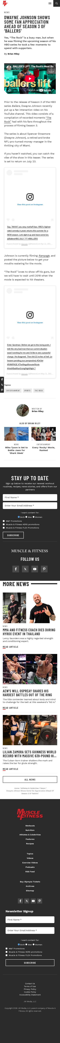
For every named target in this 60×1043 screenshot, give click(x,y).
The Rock (39, 390)
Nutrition (30, 830)
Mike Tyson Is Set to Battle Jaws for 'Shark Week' (16, 450)
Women (38, 517)
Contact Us (30, 984)
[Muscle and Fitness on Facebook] (15, 569)
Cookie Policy (30, 992)
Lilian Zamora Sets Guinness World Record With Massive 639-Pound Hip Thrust (29, 756)
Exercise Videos (30, 862)
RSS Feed (30, 871)
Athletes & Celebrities (30, 835)
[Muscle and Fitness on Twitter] (25, 569)
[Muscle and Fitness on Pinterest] (44, 569)
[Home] (5, 5)
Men (30, 517)
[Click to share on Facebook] (2, 379)
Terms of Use (30, 986)
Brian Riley (13, 53)
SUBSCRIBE (13, 535)
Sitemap (30, 890)
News (6, 12)
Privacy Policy (30, 989)
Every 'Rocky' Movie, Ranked (43, 449)
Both (22, 517)
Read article (10, 646)
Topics (30, 854)
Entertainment (13, 390)
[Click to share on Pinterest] (2, 390)
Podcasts (30, 867)
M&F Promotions (14, 521)
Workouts (30, 826)
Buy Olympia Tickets (30, 882)
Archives (30, 886)
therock (24, 244)
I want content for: (30, 512)
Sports (27, 390)
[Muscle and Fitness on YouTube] (34, 569)
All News (30, 779)
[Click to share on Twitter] (2, 384)
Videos (30, 858)
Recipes (30, 843)
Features (30, 839)
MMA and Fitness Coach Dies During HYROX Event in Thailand (29, 632)
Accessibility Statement (30, 995)
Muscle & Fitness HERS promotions (22, 524)
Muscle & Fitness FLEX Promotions (22, 528)
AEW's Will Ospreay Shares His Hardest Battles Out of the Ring (27, 693)
